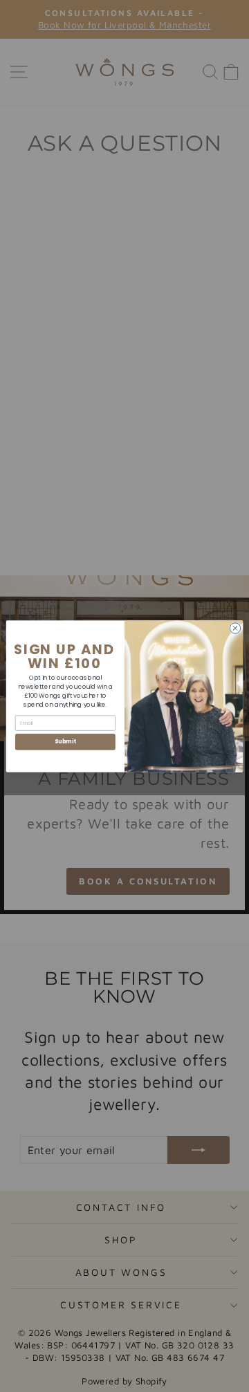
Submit (65, 741)
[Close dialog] (235, 627)
